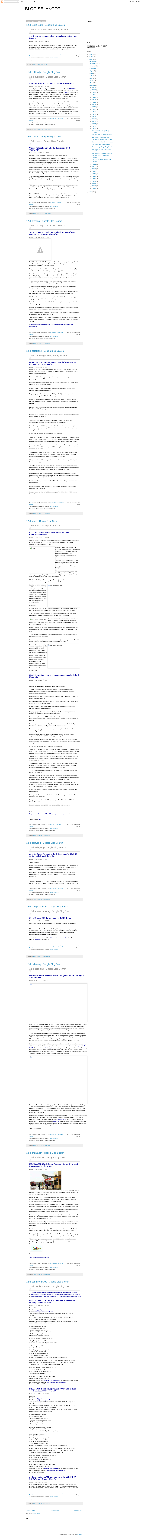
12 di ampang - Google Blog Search (44, 221)
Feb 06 (94, 176)
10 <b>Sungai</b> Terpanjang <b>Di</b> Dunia (50, 918)
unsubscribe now (54, 57)
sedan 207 (56, 1121)
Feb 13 (94, 126)
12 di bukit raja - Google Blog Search (44, 72)
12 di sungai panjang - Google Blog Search (47, 906)
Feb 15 (94, 121)
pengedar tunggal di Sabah (49, 1048)
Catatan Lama (78, 1511)
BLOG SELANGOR (43, 8)
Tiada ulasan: (48, 64)
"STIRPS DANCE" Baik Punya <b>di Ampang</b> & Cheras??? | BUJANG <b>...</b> (52, 233)
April (91, 80)
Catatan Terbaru (31, 1511)
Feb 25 (94, 97)
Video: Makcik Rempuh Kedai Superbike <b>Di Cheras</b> (49, 149)
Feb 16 (94, 119)
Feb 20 (94, 109)
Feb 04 (94, 181)
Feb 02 (94, 186)
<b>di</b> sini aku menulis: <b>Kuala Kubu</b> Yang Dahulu (53, 37)
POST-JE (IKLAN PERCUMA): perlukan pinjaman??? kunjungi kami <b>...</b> (54, 1292)
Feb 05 (94, 178)
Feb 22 (94, 104)
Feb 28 (94, 90)
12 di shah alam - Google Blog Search (45, 1153)
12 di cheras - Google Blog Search (43, 136)
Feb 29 (94, 87)
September (93, 68)
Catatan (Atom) (36, 1514)
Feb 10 (94, 166)
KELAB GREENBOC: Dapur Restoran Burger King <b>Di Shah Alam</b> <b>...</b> (54, 1165)
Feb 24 (94, 99)
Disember (93, 61)
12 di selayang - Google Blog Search (44, 843)
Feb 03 (94, 183)
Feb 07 (94, 174)
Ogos (92, 71)
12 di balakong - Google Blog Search (44, 964)
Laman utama (55, 1511)
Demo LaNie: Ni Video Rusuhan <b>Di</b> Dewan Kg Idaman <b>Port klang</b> (52, 363)
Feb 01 (94, 188)
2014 (90, 54)
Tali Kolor (37, 939)
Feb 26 (94, 94)
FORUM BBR (72, 89)
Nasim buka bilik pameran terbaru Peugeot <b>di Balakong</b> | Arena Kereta (57, 976)
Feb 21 (94, 107)
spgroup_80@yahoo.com (40, 1310)
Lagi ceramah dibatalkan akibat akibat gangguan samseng (46, 814)
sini (40, 819)
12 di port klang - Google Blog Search (45, 351)
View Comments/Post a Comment (39, 1257)
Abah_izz (66, 92)
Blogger (79, 1534)
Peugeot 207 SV (62, 1119)
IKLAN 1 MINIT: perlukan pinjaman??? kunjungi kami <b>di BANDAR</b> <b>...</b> (56, 1294)
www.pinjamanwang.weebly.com (43, 1312)
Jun (91, 75)
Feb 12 (94, 128)
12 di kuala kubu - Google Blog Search (45, 25)
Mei (91, 78)
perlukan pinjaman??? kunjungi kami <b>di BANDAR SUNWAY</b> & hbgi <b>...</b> (56, 1296)
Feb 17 (94, 116)
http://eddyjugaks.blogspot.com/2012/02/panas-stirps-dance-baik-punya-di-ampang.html (51, 325)
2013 (90, 56)
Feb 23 (94, 102)
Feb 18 (94, 114)
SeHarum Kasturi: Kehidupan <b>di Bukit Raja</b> (51, 84)
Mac (91, 83)
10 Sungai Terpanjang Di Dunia (59, 938)
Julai (91, 73)
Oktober (92, 66)
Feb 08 (94, 171)
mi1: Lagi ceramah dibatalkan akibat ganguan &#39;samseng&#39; (49, 533)
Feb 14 (94, 124)
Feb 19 (94, 111)
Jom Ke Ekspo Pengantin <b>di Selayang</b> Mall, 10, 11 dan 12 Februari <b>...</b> (53, 855)
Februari (92, 85)
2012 (90, 59)
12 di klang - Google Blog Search (42, 521)
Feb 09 (94, 169)
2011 (90, 192)
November (93, 63)
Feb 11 (94, 164)
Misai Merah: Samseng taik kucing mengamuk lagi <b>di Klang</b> (54, 676)
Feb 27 (94, 92)
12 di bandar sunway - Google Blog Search (47, 1281)
